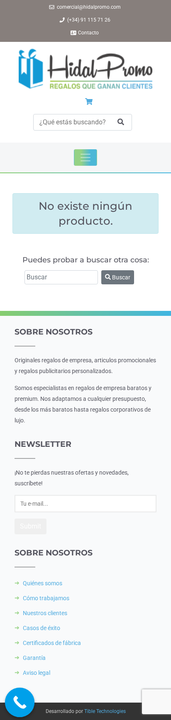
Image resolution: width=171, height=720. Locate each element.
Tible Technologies (105, 711)
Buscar (120, 277)
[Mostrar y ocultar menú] (85, 157)
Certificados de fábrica (52, 643)
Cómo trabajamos (46, 598)
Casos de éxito (41, 628)
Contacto (88, 33)
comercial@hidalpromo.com (89, 7)
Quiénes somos (42, 583)
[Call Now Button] (20, 703)
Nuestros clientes (45, 613)
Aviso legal (36, 672)
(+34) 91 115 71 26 (88, 20)
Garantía (34, 658)
